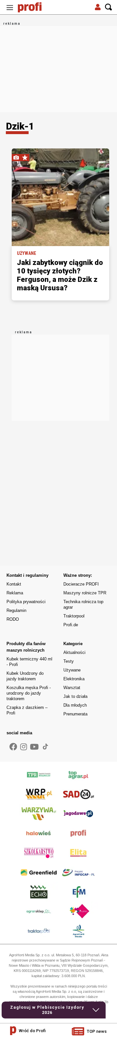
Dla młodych (75, 705)
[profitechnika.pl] (34, 7)
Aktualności (74, 652)
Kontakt (13, 584)
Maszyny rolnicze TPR (84, 592)
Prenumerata (75, 714)
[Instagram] (23, 747)
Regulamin (16, 610)
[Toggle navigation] (9, 7)
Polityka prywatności (26, 601)
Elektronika (73, 678)
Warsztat (71, 687)
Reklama (14, 592)
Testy (68, 661)
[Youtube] (34, 747)
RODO (12, 619)
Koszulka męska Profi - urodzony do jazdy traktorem (28, 693)
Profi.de (70, 624)
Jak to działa (75, 696)
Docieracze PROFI (81, 584)
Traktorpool (73, 616)
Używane (72, 670)
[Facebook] (13, 747)
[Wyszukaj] (108, 7)
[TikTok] (45, 746)
